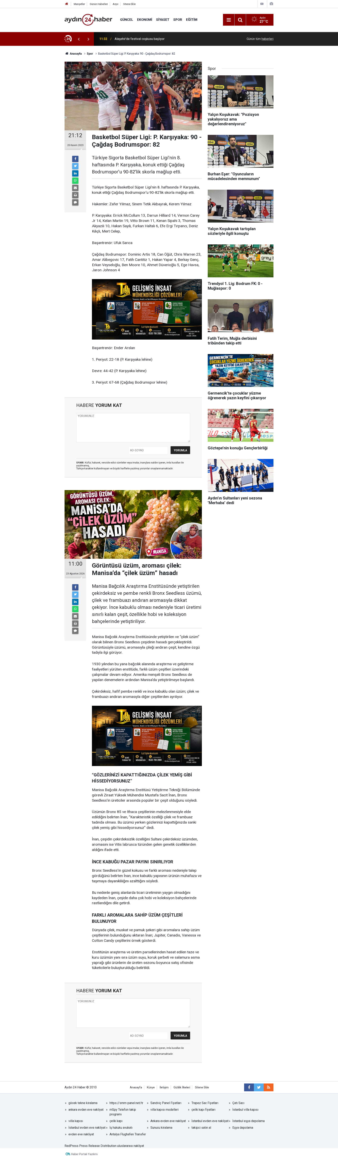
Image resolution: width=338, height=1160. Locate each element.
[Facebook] (75, 159)
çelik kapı (116, 1121)
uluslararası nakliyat (130, 1146)
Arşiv (115, 4)
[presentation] (79, 39)
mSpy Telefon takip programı (123, 1112)
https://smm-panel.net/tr (126, 1103)
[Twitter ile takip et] (259, 1087)
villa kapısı (75, 1121)
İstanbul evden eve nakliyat (209, 1121)
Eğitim (191, 20)
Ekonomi (144, 20)
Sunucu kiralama (161, 1127)
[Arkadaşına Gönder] (75, 188)
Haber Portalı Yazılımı (84, 1154)
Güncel (126, 20)
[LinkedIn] (75, 173)
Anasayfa (136, 1087)
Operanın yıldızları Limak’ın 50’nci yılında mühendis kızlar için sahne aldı (163, 39)
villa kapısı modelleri (164, 1109)
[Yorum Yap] (75, 202)
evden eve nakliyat (81, 1134)
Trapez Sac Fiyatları (204, 1103)
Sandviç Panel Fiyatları (165, 1103)
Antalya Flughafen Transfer (128, 1134)
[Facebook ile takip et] (249, 1087)
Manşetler (79, 4)
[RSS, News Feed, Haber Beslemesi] (268, 1087)
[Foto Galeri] (271, 4)
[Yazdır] (75, 195)
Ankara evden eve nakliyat (168, 1121)
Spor (177, 20)
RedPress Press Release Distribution (90, 1146)
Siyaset (162, 20)
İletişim (164, 1087)
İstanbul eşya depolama (248, 1121)
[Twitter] (75, 166)
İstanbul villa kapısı (245, 1109)
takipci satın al (201, 1127)
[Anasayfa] (67, 4)
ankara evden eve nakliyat (85, 1109)
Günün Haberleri (99, 4)
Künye (151, 1087)
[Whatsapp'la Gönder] (75, 181)
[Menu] (228, 20)
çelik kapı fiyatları (203, 1109)
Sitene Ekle (129, 4)
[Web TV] (262, 4)
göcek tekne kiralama (82, 1103)
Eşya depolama (242, 1127)
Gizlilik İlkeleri (181, 1087)
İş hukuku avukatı (121, 1127)
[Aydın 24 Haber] (88, 19)
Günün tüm (260, 39)
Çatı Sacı (238, 1103)
